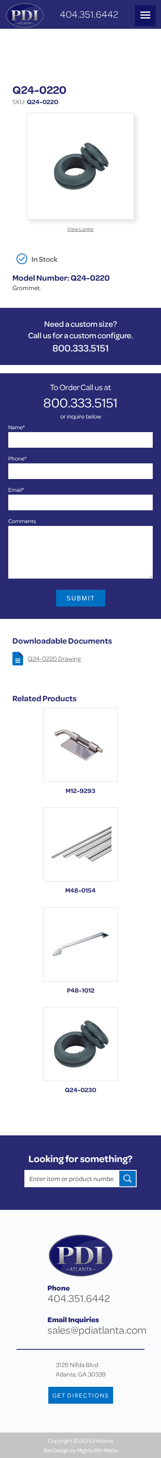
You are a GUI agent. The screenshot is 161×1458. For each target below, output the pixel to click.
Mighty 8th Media (97, 1450)
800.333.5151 (80, 348)
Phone (17, 458)
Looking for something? (80, 1158)
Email (16, 489)
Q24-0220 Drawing (54, 658)
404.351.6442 (89, 14)
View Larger (80, 229)
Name (16, 427)
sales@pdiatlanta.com (97, 1330)
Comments (22, 521)
